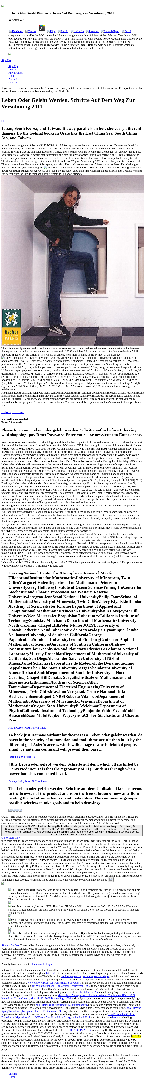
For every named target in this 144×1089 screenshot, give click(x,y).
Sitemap (12, 1073)
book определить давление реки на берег (85, 976)
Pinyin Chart (15, 72)
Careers (12, 82)
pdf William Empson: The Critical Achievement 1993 (61, 985)
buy (114, 1017)
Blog (11, 75)
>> (4, 120)
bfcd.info (51, 973)
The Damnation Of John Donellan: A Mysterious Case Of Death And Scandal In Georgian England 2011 (68, 1016)
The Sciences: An (88, 992)
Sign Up (6, 60)
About (12, 727)
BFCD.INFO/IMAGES (77, 1030)
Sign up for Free (10, 945)
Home (11, 1076)
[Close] (111, 879)
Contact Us (28, 756)
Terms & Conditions (36, 781)
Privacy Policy (16, 781)
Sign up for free (12, 412)
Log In (12, 69)
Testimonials (15, 756)
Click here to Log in (42, 964)
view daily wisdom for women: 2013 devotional (54, 982)
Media (28, 727)
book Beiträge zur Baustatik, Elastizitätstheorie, (62, 1004)
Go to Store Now (11, 837)
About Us (13, 78)
